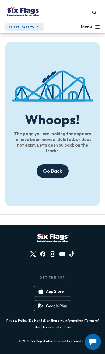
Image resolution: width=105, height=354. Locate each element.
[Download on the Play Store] (52, 306)
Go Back (52, 171)
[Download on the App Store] (52, 291)
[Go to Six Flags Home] (23, 12)
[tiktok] (72, 254)
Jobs (67, 327)
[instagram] (52, 254)
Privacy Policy (16, 320)
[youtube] (62, 254)
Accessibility (51, 327)
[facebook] (43, 254)
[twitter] (33, 254)
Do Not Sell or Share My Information (56, 320)
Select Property (21, 27)
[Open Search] (94, 12)
